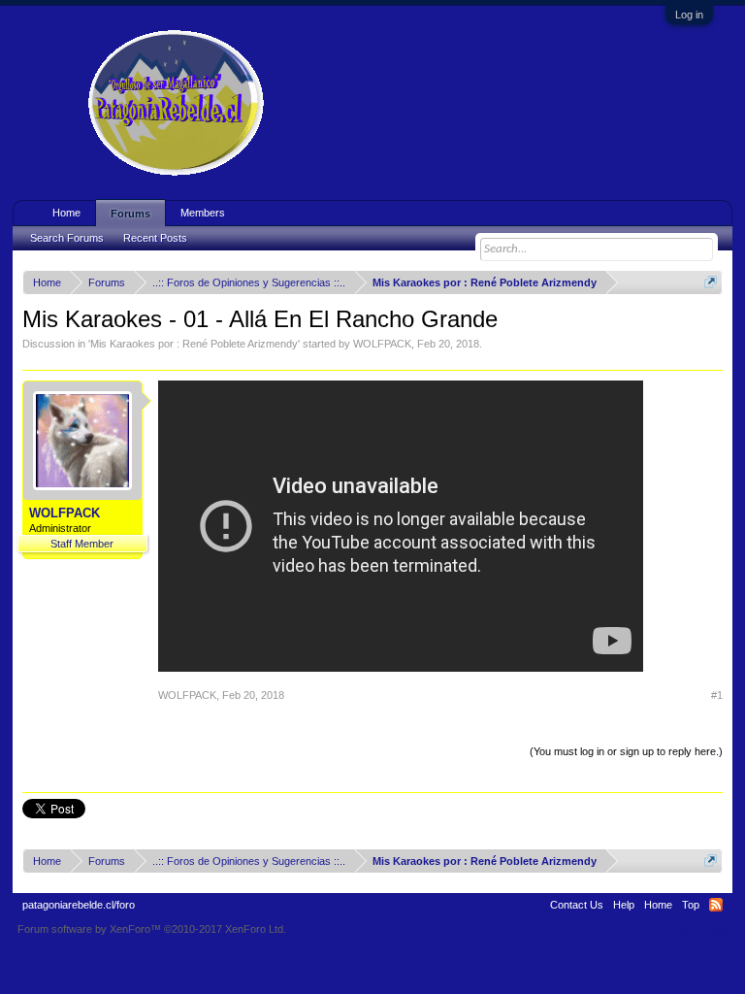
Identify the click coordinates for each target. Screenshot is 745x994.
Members (202, 212)
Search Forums (67, 238)
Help (623, 905)
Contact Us (576, 905)
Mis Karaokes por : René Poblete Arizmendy (194, 343)
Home (66, 212)
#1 (717, 695)
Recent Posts (155, 238)
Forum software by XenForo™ (151, 929)
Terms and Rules (687, 929)
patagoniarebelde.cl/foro (78, 905)
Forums (130, 213)
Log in (689, 14)
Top (690, 905)
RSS (716, 904)
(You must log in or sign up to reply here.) (626, 751)
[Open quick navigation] (710, 282)
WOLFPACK (382, 343)
